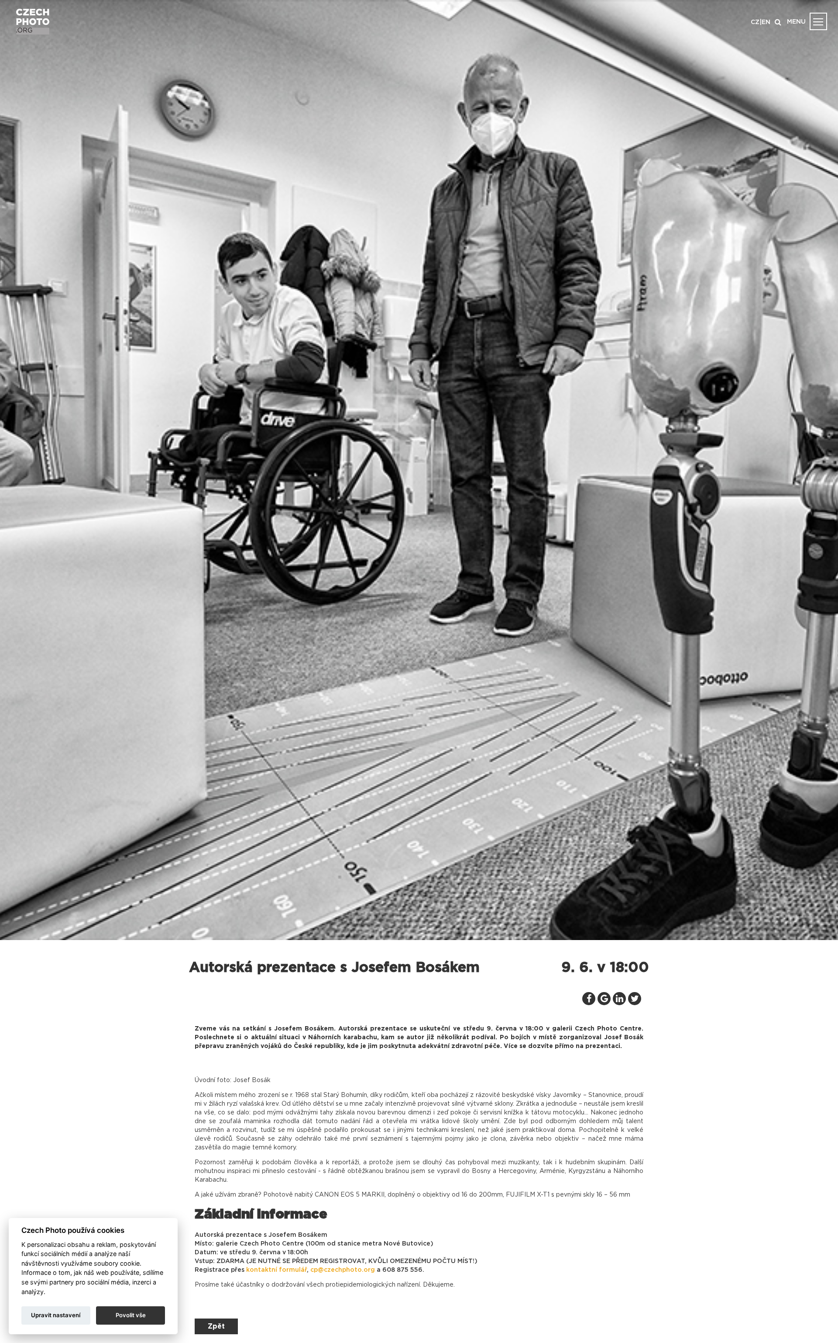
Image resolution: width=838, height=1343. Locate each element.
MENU (796, 22)
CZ (755, 22)
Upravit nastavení (55, 1315)
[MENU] (818, 21)
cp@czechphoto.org (342, 1270)
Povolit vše (131, 1315)
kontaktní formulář (276, 1270)
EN (766, 22)
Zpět (216, 1326)
